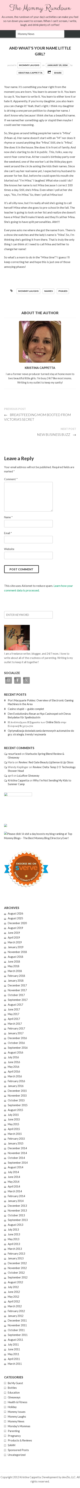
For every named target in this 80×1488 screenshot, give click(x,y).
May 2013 (13, 1239)
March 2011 (15, 1363)
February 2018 (16, 975)
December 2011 (17, 1320)
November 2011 (17, 1325)
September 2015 (18, 1105)
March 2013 (15, 1248)
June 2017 (14, 1009)
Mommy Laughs (29, 65)
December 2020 (17, 923)
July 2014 (13, 1172)
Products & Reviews (20, 1440)
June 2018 (14, 961)
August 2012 (15, 1282)
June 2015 (14, 1119)
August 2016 (15, 1052)
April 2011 (14, 1358)
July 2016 (13, 1057)
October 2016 (16, 1042)
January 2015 (15, 1143)
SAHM (11, 1445)
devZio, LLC (69, 1477)
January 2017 (15, 1033)
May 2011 (13, 1354)
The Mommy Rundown (40, 7)
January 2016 (15, 1085)
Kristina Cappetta (30, 72)
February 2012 (16, 1311)
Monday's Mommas (19, 1426)
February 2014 (16, 1196)
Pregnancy (14, 1435)
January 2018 (15, 980)
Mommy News (16, 1421)
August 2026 (15, 913)
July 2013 (13, 1229)
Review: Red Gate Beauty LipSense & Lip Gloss (46, 762)
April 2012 (14, 1301)
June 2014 (14, 1176)
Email (8, 533)
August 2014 (15, 1167)
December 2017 (17, 985)
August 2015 (15, 1110)
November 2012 (17, 1268)
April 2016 (14, 1071)
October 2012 (16, 1272)
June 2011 (14, 1349)
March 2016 (15, 1076)
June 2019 (14, 932)
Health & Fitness (17, 1402)
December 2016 (17, 1038)
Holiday (12, 1407)
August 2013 (15, 1224)
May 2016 (13, 1066)
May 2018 (13, 966)
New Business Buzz (56, 434)
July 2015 (13, 1114)
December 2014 (17, 1148)
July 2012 (13, 1287)
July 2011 (13, 1344)
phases (62, 291)
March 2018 (15, 971)
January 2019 (15, 947)
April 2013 (14, 1244)
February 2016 (16, 1081)
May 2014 (13, 1181)
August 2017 (15, 1004)
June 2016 (14, 1062)
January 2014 (15, 1200)
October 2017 (16, 995)
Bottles (12, 1387)
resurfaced (14, 753)
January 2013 (15, 1258)
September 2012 (18, 1277)
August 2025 (15, 918)
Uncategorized (16, 1454)
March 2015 (15, 1133)
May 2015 (13, 1124)
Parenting (14, 1431)
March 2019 (15, 942)
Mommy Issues (16, 1411)
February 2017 (16, 1028)
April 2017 (14, 1018)
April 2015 (14, 1129)
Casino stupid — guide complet (26, 708)
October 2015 (16, 1100)
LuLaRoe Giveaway (28, 775)
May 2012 (13, 1296)
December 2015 (17, 1090)
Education (14, 1392)
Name (8, 517)
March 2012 (15, 1306)
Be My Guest (15, 1383)
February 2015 (16, 1138)
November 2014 (17, 1153)
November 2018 (17, 951)
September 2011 (18, 1334)
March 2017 (15, 1023)
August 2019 (15, 927)
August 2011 (15, 1339)
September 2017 (18, 999)
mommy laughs (28, 291)
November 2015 (17, 1095)
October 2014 (16, 1157)
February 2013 (16, 1253)
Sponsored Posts (18, 1450)
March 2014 (15, 1191)
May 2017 (13, 1014)
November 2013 (17, 1210)
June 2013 (14, 1234)
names (48, 291)
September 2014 (18, 1162)
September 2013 (18, 1219)
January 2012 (15, 1315)
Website (9, 549)
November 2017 (17, 990)
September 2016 (18, 1047)
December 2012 (17, 1263)
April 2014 (14, 1186)
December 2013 (17, 1205)
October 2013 (16, 1215)
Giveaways (14, 1397)
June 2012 (14, 1291)
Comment (11, 479)
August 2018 (15, 956)
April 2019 (14, 937)
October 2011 (16, 1330)
